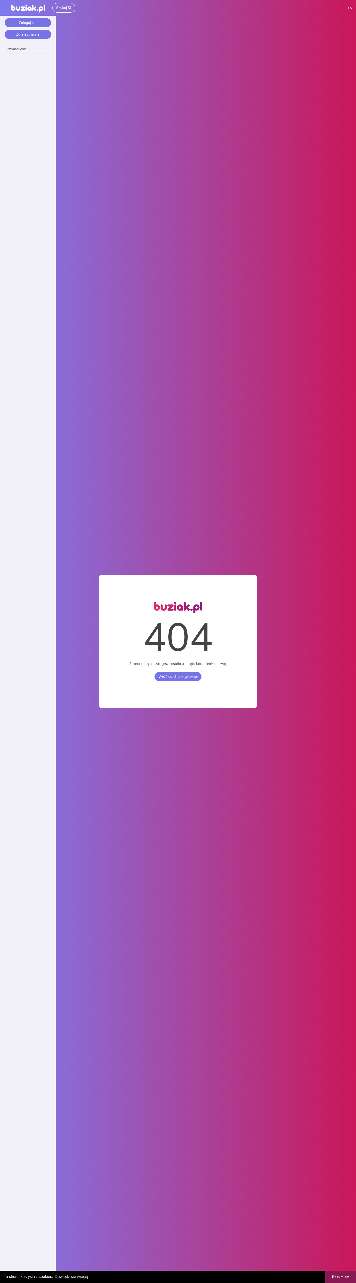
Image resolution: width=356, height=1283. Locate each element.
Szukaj (62, 8)
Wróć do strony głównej (178, 676)
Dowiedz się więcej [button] (71, 1277)
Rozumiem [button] (340, 1277)
